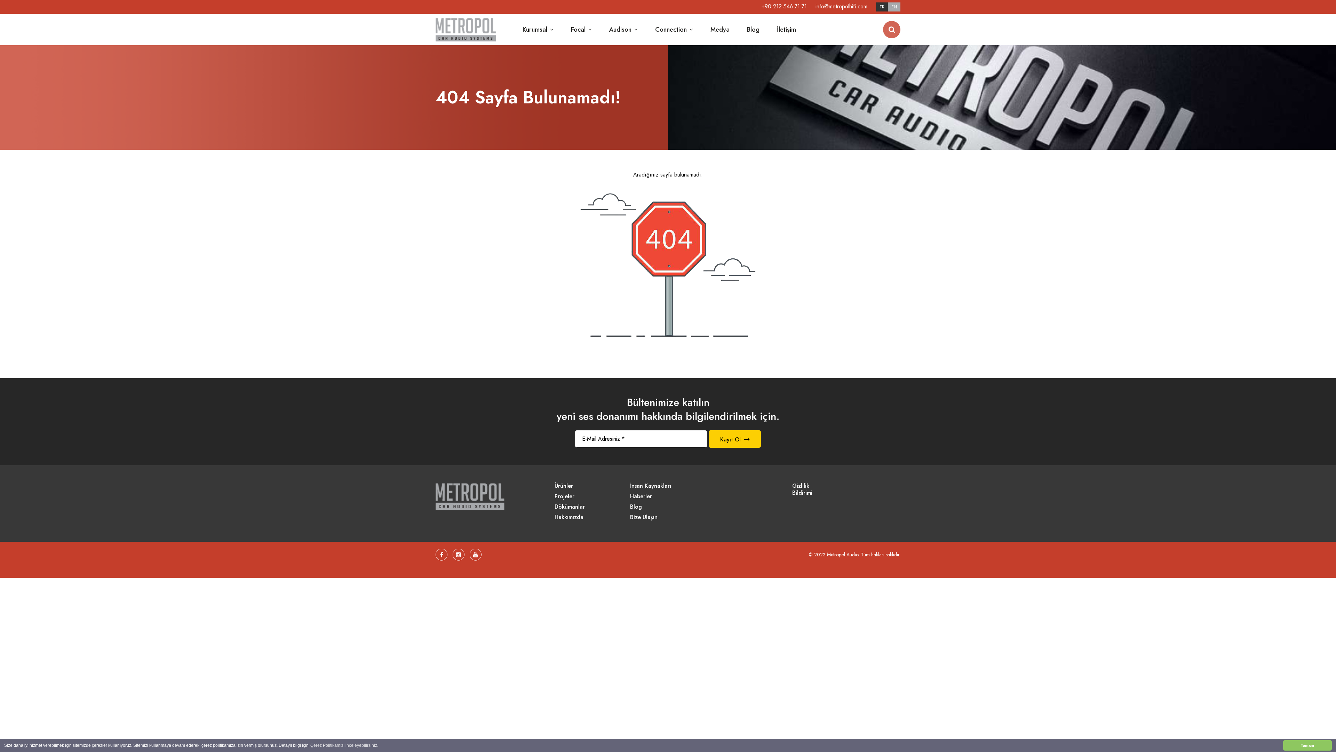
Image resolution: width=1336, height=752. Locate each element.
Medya (720, 29)
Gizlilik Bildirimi (802, 490)
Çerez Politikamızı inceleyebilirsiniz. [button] (344, 745)
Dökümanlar (570, 507)
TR (882, 7)
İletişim (786, 29)
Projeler (564, 496)
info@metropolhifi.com (841, 6)
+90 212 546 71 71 (784, 6)
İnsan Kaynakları (650, 486)
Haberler (641, 496)
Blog (753, 29)
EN (894, 7)
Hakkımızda (569, 517)
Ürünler (564, 486)
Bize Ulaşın (644, 517)
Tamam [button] (1307, 745)
